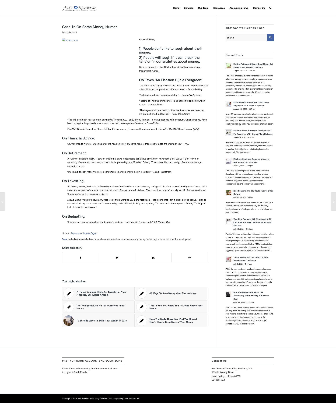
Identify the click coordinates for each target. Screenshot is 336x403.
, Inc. (132, 398)
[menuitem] (176, 8)
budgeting (73, 239)
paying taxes (159, 239)
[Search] (270, 8)
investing (115, 239)
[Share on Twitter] (117, 257)
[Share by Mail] (190, 257)
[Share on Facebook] (80, 257)
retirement (171, 239)
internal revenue (102, 239)
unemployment (184, 239)
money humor (145, 239)
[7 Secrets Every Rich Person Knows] (2, 201)
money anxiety (131, 239)
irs (122, 239)
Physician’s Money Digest (84, 233)
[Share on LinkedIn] (153, 257)
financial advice (86, 239)
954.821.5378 (218, 379)
